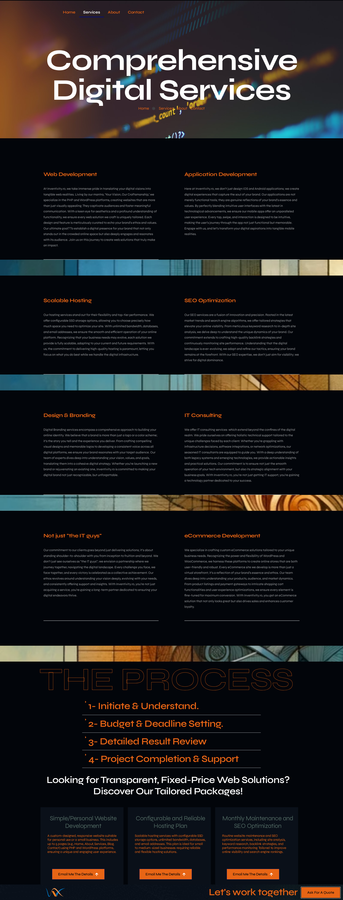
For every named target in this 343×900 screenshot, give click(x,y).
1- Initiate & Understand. (143, 706)
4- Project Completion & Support (163, 759)
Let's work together (253, 892)
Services (91, 12)
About (114, 12)
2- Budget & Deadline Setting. (155, 723)
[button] (171, 706)
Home (69, 12)
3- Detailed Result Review (147, 741)
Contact (136, 12)
